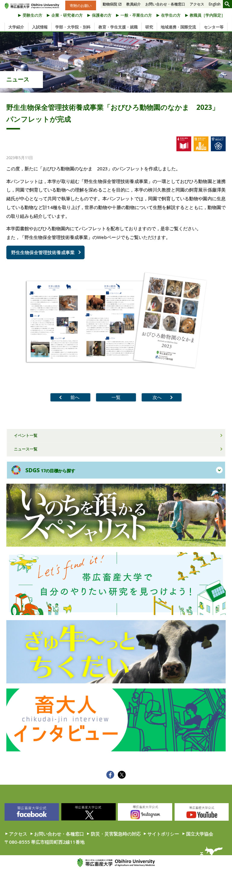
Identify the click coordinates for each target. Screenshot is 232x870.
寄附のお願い (81, 5)
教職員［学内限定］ (207, 15)
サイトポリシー (163, 834)
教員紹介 (133, 4)
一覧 (116, 397)
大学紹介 (16, 27)
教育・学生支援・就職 (118, 27)
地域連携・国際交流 (178, 27)
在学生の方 (171, 15)
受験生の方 (32, 15)
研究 (149, 27)
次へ (157, 397)
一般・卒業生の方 (136, 15)
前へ (74, 397)
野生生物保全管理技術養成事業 (43, 252)
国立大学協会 (199, 834)
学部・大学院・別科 (73, 27)
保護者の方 (101, 15)
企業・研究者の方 (67, 15)
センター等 (214, 27)
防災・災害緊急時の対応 (116, 834)
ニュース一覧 (25, 449)
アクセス (197, 4)
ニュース (17, 79)
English (215, 4)
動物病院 (110, 4)
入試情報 (40, 27)
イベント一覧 (25, 435)
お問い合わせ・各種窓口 (165, 4)
